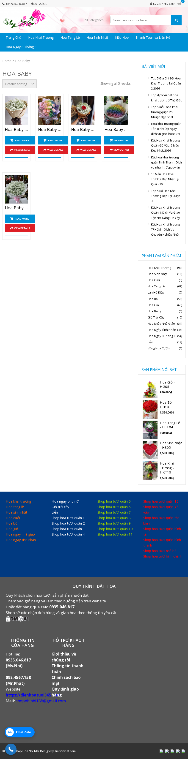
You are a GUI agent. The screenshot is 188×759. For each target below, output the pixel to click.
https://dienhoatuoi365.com (33, 695)
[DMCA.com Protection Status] (17, 620)
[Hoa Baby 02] (49, 110)
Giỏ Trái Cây (156, 317)
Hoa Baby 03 (82, 129)
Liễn (150, 342)
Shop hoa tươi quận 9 (114, 523)
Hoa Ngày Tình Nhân (162, 330)
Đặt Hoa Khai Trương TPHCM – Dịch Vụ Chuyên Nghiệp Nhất (165, 229)
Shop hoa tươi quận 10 (115, 528)
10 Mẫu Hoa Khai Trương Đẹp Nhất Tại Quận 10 (165, 179)
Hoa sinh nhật (16, 512)
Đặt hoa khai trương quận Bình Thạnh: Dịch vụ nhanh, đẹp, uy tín (166, 162)
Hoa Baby (154, 311)
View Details (22, 149)
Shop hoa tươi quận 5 (114, 501)
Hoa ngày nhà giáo (20, 534)
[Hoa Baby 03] (82, 110)
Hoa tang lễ (15, 506)
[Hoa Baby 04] (115, 110)
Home (6, 61)
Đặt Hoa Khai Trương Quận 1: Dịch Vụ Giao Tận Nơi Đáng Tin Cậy (165, 212)
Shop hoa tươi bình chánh (162, 556)
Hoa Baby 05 (16, 207)
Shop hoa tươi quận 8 (114, 517)
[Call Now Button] (11, 749)
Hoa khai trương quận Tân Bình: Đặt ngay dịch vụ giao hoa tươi (166, 129)
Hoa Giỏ (153, 305)
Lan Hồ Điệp (156, 292)
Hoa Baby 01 (16, 129)
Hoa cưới (13, 517)
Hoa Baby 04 (115, 129)
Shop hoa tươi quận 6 (114, 506)
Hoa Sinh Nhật (97, 37)
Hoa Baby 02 (49, 129)
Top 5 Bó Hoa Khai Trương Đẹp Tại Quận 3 (165, 196)
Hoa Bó (153, 299)
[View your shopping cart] (179, 3)
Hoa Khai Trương (41, 37)
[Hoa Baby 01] (16, 110)
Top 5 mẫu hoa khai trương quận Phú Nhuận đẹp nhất (164, 112)
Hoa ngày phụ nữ (65, 501)
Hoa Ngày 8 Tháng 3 (21, 47)
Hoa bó (11, 523)
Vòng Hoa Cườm (159, 348)
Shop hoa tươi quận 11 (115, 534)
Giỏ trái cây (60, 506)
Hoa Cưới (154, 280)
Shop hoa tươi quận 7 (114, 512)
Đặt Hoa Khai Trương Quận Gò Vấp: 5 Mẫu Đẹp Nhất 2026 (165, 145)
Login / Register (164, 3)
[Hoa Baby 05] (16, 189)
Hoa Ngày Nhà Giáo (161, 323)
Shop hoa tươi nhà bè (160, 550)
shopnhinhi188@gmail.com (41, 700)
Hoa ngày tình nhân (21, 539)
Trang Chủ (13, 37)
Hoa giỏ (12, 528)
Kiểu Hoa (122, 37)
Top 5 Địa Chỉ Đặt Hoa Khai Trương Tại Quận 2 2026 (166, 83)
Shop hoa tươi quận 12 (161, 501)
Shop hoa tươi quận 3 (68, 528)
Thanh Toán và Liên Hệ (152, 37)
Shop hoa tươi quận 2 (68, 523)
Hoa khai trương (18, 501)
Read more (22, 140)
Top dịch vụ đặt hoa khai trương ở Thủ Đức (166, 97)
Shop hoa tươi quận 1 (68, 517)
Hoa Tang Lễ (70, 37)
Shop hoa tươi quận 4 (68, 534)
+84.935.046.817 (16, 4)
